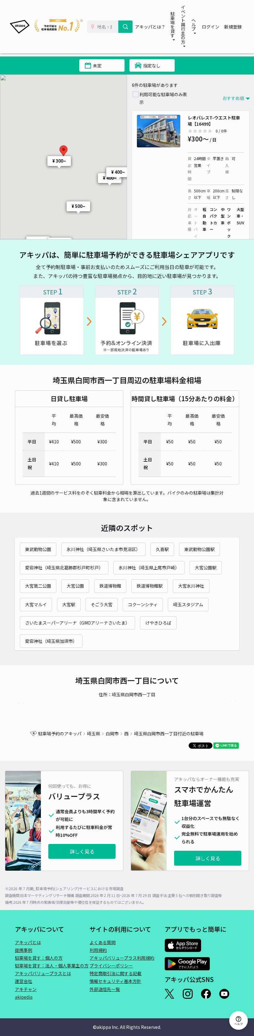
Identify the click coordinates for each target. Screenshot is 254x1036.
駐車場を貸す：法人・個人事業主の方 (52, 965)
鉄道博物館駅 (150, 586)
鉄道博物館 (110, 586)
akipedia (24, 997)
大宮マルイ (36, 604)
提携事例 (23, 950)
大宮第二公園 (38, 586)
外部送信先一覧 (105, 989)
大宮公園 (75, 586)
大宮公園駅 (206, 567)
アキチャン (26, 989)
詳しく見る (82, 851)
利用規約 (98, 950)
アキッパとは (28, 942)
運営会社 (23, 981)
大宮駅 (68, 604)
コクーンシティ (143, 604)
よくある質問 (103, 942)
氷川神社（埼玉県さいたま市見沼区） (103, 549)
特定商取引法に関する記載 (116, 973)
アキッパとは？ (150, 27)
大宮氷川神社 (191, 586)
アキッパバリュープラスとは (43, 973)
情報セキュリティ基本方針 (115, 981)
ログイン (210, 27)
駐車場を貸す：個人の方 (39, 958)
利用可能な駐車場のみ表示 (163, 98)
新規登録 (233, 27)
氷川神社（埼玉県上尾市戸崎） (149, 567)
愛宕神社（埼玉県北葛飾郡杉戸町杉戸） (64, 567)
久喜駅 (162, 549)
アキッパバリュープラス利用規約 (122, 958)
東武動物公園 (38, 549)
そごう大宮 (101, 604)
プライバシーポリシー (111, 965)
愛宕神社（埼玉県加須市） (51, 641)
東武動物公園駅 (199, 549)
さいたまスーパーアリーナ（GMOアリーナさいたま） (77, 623)
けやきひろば (158, 623)
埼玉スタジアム (188, 604)
